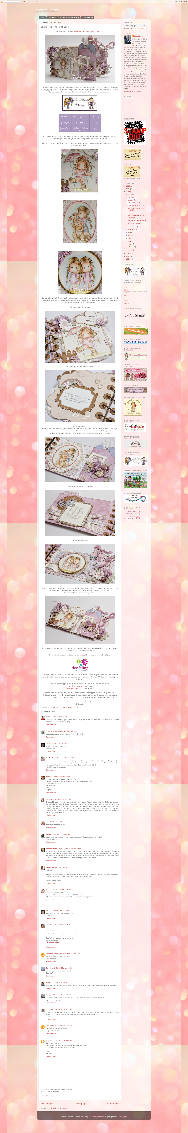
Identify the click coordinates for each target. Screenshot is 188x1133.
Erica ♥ (48, 925)
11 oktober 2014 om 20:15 (60, 910)
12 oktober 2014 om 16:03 (62, 995)
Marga (126, 295)
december (131, 194)
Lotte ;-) (126, 293)
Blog (42, 18)
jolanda (49, 822)
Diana (126, 287)
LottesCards (47, 10)
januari (130, 250)
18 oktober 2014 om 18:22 (63, 1040)
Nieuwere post (47, 1104)
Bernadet (49, 968)
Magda (48, 776)
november (131, 197)
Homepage (81, 1104)
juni (129, 235)
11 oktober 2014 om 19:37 (72, 848)
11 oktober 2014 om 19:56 (60, 867)
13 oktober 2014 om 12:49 (62, 1009)
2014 (128, 192)
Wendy (126, 303)
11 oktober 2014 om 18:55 (61, 834)
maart (130, 244)
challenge (81, 655)
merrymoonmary (98, 1117)
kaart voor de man (134, 213)
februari (131, 247)
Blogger (123, 1117)
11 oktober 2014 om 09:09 (60, 717)
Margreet (127, 298)
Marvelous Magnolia (75, 686)
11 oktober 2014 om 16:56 (61, 799)
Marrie (48, 867)
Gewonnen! (52, 18)
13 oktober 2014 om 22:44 (64, 1026)
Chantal (126, 285)
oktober (131, 200)
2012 (128, 256)
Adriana (49, 799)
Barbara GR (50, 1026)
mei (129, 238)
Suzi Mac (49, 1009)
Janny (126, 290)
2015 (128, 189)
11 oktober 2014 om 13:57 (61, 776)
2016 (128, 186)
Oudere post (113, 1104)
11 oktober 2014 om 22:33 (60, 982)
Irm (47, 743)
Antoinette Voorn (52, 731)
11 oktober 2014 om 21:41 (62, 968)
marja (48, 717)
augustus (131, 229)
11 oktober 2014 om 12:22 (66, 758)
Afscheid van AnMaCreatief (137, 220)
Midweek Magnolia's (74, 688)
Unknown (49, 1040)
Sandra (48, 834)
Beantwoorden (51, 725)
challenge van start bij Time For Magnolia (88, 31)
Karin (48, 910)
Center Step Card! (134, 223)
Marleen (49, 890)
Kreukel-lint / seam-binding (69, 18)
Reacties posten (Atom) (59, 1108)
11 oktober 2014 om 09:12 (68, 731)
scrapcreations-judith (54, 848)
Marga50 (49, 995)
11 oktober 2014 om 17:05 (61, 822)
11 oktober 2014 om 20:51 (61, 925)
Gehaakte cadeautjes (54, 953)
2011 (128, 259)
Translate (140, 28)
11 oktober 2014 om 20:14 (62, 890)
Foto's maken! (88, 18)
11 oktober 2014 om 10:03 (58, 743)
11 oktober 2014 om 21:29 (71, 953)
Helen (48, 982)
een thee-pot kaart (134, 202)
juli (129, 232)
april (129, 241)
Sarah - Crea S (51, 758)
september (132, 227)
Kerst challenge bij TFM (136, 205)
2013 (128, 253)
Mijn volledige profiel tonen (133, 91)
